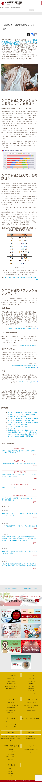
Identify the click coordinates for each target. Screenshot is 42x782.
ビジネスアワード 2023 (11, 726)
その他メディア (10, 712)
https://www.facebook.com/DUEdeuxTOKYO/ (22, 329)
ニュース (31, 746)
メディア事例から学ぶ (11, 683)
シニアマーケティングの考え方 (31, 718)
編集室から (7, 7)
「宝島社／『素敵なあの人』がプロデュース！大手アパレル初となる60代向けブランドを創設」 (19, 42)
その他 (10, 776)
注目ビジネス (11, 718)
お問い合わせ (11, 765)
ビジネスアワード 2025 (11, 722)
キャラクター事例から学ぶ (11, 686)
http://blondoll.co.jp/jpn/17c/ (27, 382)
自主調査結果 (31, 679)
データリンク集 (31, 693)
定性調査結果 (31, 691)
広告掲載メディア (11, 707)
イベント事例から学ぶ (11, 688)
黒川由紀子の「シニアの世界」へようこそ (11, 736)
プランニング (11, 771)
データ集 (31, 675)
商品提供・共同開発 (31, 710)
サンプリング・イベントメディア (11, 705)
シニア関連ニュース (31, 752)
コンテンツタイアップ (31, 702)
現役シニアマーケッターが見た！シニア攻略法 (11, 739)
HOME (1, 7)
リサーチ (11, 768)
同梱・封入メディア (10, 710)
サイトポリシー (10, 754)
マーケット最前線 (10, 675)
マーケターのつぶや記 (16, 7)
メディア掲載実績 (11, 752)
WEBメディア (11, 702)
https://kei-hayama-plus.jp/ (28, 345)
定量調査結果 (31, 688)
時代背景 (31, 683)
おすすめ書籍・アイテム (9, 588)
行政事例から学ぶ (11, 681)
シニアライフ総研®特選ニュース (31, 749)
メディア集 (10, 699)
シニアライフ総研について (11, 746)
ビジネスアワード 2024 (11, 724)
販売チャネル (31, 707)
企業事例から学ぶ (11, 679)
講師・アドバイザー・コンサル (31, 705)
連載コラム (10, 732)
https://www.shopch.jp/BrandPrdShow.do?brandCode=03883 (25, 366)
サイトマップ (11, 759)
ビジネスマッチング (31, 699)
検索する (32, 10)
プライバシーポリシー (11, 756)
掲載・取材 (10, 773)
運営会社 (11, 749)
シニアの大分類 (31, 681)
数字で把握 (31, 686)
